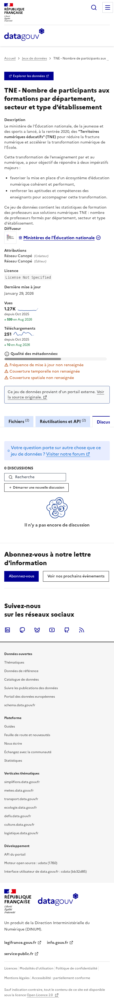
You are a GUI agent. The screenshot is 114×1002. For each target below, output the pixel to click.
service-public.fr (18, 954)
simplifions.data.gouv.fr (22, 782)
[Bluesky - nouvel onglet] (37, 630)
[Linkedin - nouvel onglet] (7, 630)
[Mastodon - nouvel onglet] (22, 630)
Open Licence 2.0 (40, 995)
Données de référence (21, 671)
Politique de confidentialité (76, 968)
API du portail (14, 854)
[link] (29, 76)
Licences (10, 968)
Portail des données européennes (29, 696)
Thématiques (14, 662)
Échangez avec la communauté (27, 752)
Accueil (10, 58)
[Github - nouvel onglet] (67, 630)
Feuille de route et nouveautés (27, 735)
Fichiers (18, 421)
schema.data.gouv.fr (19, 705)
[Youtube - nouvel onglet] (52, 630)
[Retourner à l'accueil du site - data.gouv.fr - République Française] (58, 901)
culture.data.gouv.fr (19, 824)
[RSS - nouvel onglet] (81, 630)
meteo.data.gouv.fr (19, 790)
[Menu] (107, 7)
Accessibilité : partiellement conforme (61, 978)
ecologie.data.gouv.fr (20, 807)
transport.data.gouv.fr (21, 799)
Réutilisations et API (63, 421)
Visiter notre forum (65, 454)
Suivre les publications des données (31, 688)
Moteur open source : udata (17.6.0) (30, 863)
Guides (9, 726)
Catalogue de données (21, 679)
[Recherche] (94, 7)
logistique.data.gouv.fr (21, 833)
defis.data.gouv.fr (17, 816)
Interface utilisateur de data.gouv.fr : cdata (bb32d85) (45, 871)
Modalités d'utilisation (36, 968)
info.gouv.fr (57, 942)
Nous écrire (13, 743)
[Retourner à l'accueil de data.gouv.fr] (24, 35)
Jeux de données (34, 58)
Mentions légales (16, 978)
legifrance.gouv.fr (20, 942)
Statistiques (13, 760)
